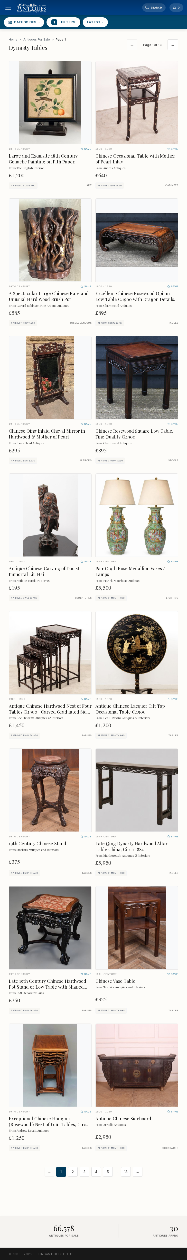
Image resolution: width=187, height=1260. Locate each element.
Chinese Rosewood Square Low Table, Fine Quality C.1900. (134, 434)
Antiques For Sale (36, 39)
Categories (27, 22)
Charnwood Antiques (117, 305)
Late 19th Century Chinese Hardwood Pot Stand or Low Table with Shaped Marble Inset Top (47, 987)
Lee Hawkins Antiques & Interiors (40, 718)
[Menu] (8, 7)
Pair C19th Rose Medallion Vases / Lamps (130, 571)
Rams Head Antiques (31, 443)
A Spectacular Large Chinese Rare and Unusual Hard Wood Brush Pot (49, 296)
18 (126, 1172)
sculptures (83, 598)
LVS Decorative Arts (30, 993)
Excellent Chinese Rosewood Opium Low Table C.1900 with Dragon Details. (135, 296)
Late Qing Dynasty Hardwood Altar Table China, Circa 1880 (131, 846)
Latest (95, 22)
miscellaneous (81, 323)
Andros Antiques (114, 168)
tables (173, 323)
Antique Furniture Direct (33, 580)
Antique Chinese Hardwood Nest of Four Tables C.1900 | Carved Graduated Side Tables (50, 712)
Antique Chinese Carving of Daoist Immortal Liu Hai (44, 571)
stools (173, 460)
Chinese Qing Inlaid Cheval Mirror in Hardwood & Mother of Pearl (47, 434)
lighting (172, 598)
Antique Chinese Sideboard (123, 1118)
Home (13, 39)
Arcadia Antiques (114, 1124)
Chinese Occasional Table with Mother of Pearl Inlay (135, 159)
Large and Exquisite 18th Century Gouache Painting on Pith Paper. (43, 159)
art (89, 185)
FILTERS (64, 22)
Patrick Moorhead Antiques (121, 580)
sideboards (170, 1148)
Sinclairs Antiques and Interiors (38, 850)
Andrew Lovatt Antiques (33, 1130)
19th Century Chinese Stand (37, 843)
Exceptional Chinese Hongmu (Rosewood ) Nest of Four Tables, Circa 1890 (48, 1124)
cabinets (171, 185)
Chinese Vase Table (115, 981)
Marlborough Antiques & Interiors (126, 855)
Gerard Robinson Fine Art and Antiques (43, 305)
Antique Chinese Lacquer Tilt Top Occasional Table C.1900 (130, 709)
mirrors (86, 460)
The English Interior (30, 168)
